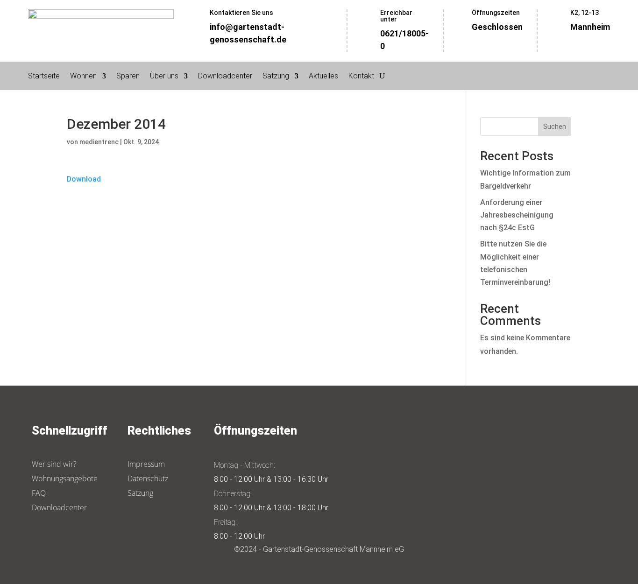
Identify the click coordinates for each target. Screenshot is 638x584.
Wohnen (83, 76)
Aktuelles (323, 76)
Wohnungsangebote (65, 478)
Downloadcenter (225, 76)
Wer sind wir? (54, 464)
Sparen (128, 76)
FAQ (39, 493)
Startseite (44, 76)
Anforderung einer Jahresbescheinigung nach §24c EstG (516, 215)
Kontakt (361, 76)
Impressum (146, 464)
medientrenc (99, 142)
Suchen (554, 126)
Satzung (275, 76)
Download (84, 179)
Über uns (164, 76)
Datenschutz (148, 478)
